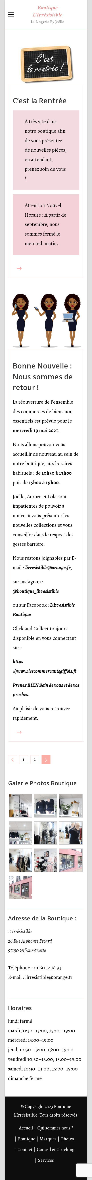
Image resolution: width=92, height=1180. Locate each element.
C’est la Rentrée (40, 100)
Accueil (26, 1128)
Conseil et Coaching (55, 1149)
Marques (48, 1139)
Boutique (26, 1139)
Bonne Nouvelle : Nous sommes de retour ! (43, 376)
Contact (24, 1149)
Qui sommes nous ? (55, 1128)
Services (46, 1160)
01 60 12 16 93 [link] (47, 967)
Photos (67, 1139)
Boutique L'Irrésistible (48, 11)
